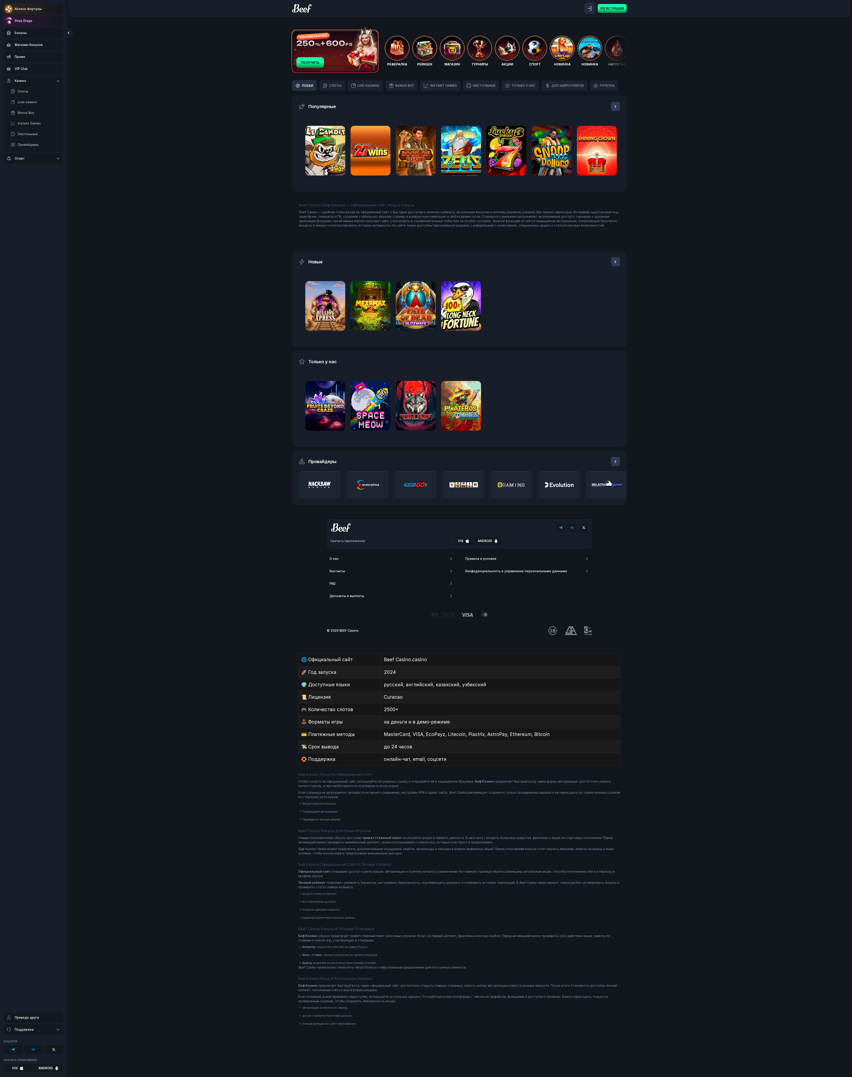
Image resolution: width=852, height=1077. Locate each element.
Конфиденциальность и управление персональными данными (516, 571)
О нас (334, 558)
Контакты (337, 571)
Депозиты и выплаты (346, 596)
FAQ (332, 583)
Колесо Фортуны (28, 9)
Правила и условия (480, 558)
